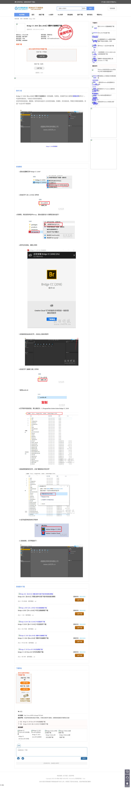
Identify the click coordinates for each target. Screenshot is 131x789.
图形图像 (26, 18)
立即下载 (41, 56)
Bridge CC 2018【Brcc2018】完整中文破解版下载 (33, 638)
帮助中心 (113, 2)
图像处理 (76, 96)
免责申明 (71, 775)
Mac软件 (60, 14)
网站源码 (70, 14)
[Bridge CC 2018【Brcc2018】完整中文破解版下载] (40, 8)
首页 (33, 14)
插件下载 (80, 14)
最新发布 (94, 66)
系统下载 (41, 14)
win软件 (51, 14)
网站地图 (59, 775)
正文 (34, 18)
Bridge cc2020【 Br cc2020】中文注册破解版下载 (33, 610)
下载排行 (94, 23)
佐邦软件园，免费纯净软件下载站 (25, 2)
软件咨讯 (89, 14)
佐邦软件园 (78, 778)
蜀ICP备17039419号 (62, 778)
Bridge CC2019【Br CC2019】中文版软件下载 (32, 624)
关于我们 (65, 775)
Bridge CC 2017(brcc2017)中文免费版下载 (30, 652)
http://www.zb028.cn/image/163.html (33, 715)
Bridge (30, 18)
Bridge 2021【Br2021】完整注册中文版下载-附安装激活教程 (36, 596)
